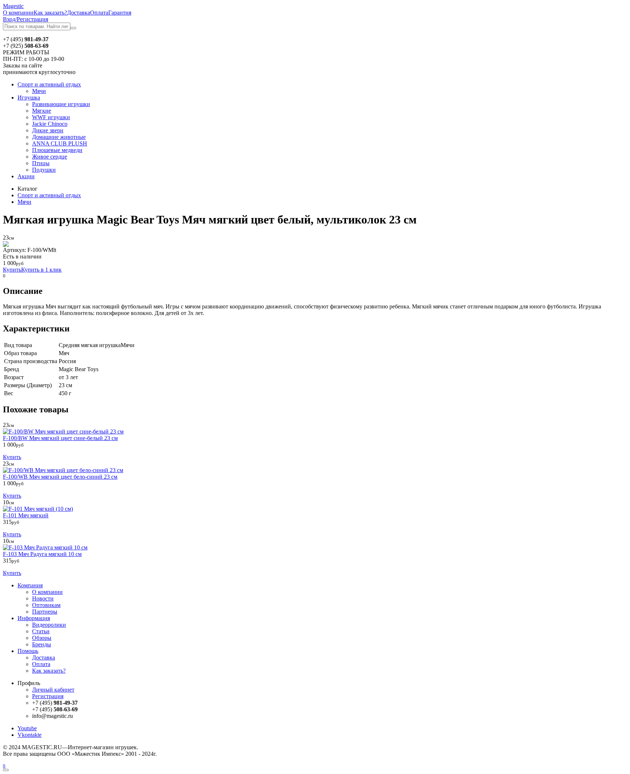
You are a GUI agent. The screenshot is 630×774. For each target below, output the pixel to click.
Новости (43, 598)
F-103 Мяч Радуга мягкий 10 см (42, 554)
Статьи (41, 631)
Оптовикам (46, 605)
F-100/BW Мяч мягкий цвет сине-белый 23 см (60, 438)
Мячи (24, 202)
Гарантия (119, 12)
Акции (26, 176)
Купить (12, 270)
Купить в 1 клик (41, 270)
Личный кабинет (53, 690)
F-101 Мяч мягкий (25, 515)
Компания (30, 585)
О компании (18, 12)
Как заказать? (50, 12)
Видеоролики (49, 625)
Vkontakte (30, 735)
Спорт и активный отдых (49, 84)
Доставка (78, 12)
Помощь (28, 651)
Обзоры (41, 638)
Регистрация (47, 696)
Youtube (27, 728)
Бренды (41, 644)
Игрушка (29, 97)
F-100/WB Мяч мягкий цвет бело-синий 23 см (60, 477)
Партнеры (44, 611)
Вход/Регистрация (25, 19)
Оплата (99, 12)
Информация (34, 618)
